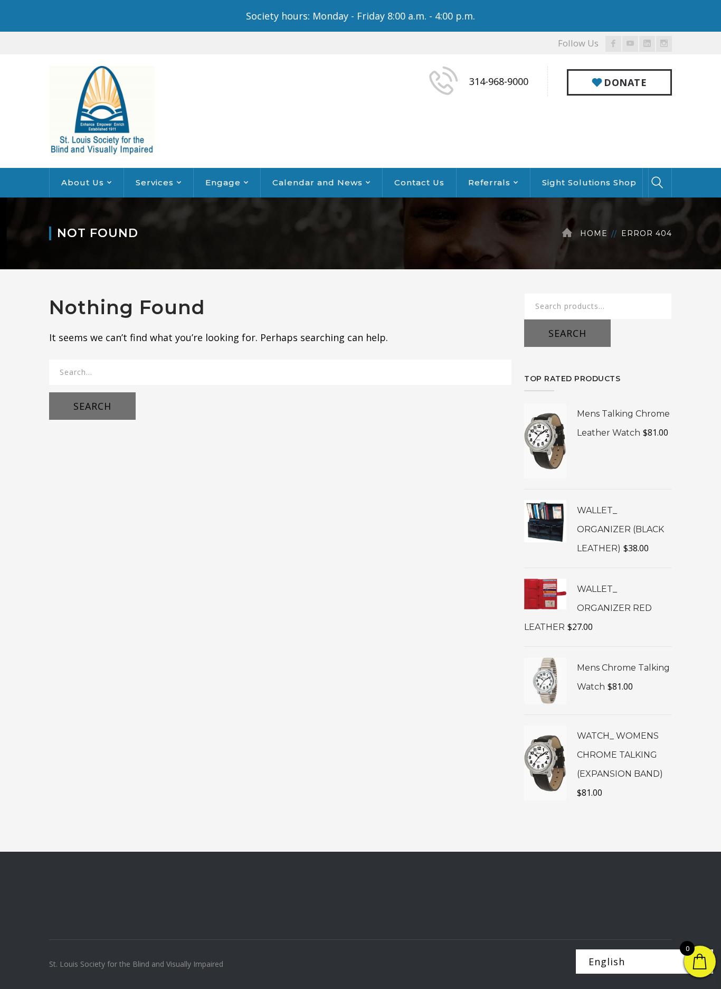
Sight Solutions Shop (589, 182)
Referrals (489, 182)
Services (155, 182)
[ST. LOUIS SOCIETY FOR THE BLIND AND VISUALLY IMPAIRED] (102, 109)
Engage (223, 182)
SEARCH (92, 406)
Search (567, 333)
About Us (82, 182)
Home (594, 233)
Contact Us (419, 182)
